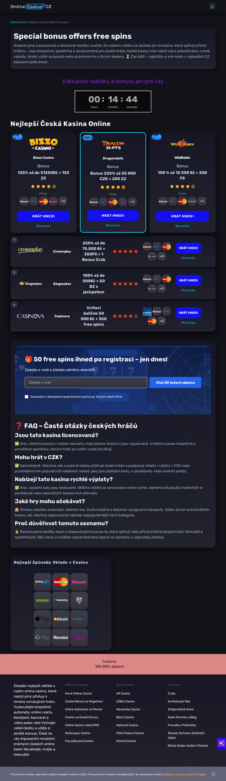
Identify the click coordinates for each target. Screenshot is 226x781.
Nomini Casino (126, 741)
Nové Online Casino (78, 693)
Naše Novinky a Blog (182, 717)
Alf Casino (123, 693)
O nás (171, 693)
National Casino (127, 725)
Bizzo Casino (125, 717)
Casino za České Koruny (81, 717)
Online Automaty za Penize (83, 709)
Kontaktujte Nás (179, 701)
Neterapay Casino (77, 733)
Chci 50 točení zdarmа (175, 382)
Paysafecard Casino (79, 741)
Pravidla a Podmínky (182, 725)
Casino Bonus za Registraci (84, 701)
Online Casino (18, 22)
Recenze (113, 225)
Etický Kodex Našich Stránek (188, 746)
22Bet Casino (125, 701)
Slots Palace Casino (130, 733)
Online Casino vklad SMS (82, 725)
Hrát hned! (113, 216)
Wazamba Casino (128, 709)
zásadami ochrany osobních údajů (184, 774)
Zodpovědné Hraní (181, 709)
